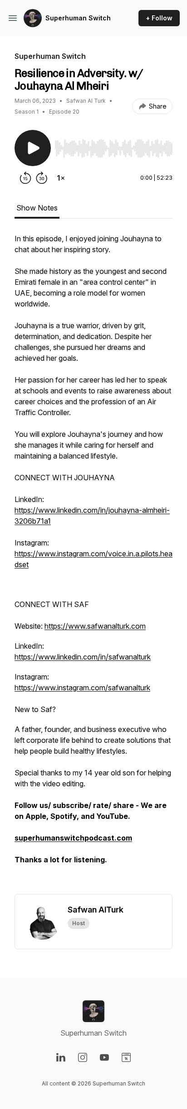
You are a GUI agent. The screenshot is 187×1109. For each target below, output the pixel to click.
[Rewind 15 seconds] (25, 178)
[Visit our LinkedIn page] (60, 1057)
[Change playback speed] (61, 178)
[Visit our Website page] (126, 1057)
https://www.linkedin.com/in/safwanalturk (83, 656)
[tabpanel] (93, 563)
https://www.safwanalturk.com (95, 626)
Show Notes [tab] (37, 207)
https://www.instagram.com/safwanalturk (82, 687)
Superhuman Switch (78, 18)
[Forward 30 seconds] (41, 178)
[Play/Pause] (33, 148)
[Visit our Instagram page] (82, 1057)
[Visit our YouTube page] (104, 1057)
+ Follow (159, 18)
